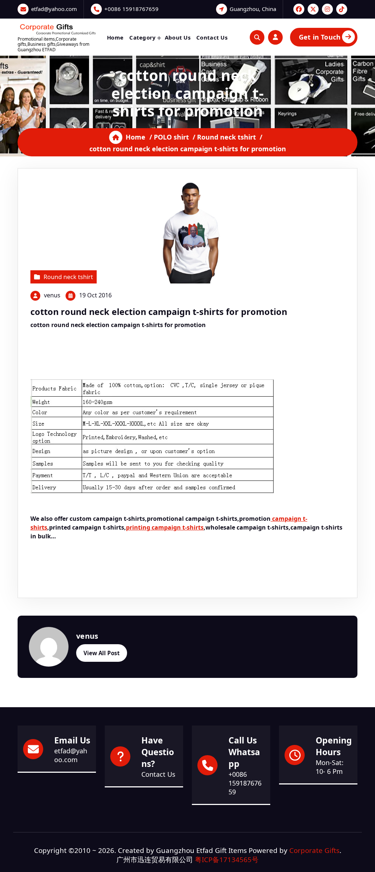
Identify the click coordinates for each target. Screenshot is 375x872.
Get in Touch (320, 37)
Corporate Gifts (314, 850)
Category (142, 37)
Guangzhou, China (253, 8)
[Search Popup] (257, 37)
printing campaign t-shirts (165, 527)
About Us (177, 37)
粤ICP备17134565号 (227, 859)
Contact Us (211, 37)
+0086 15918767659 (131, 8)
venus (52, 295)
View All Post (101, 653)
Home (115, 37)
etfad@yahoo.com (54, 8)
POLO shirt (171, 137)
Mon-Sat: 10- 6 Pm (330, 767)
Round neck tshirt (226, 137)
